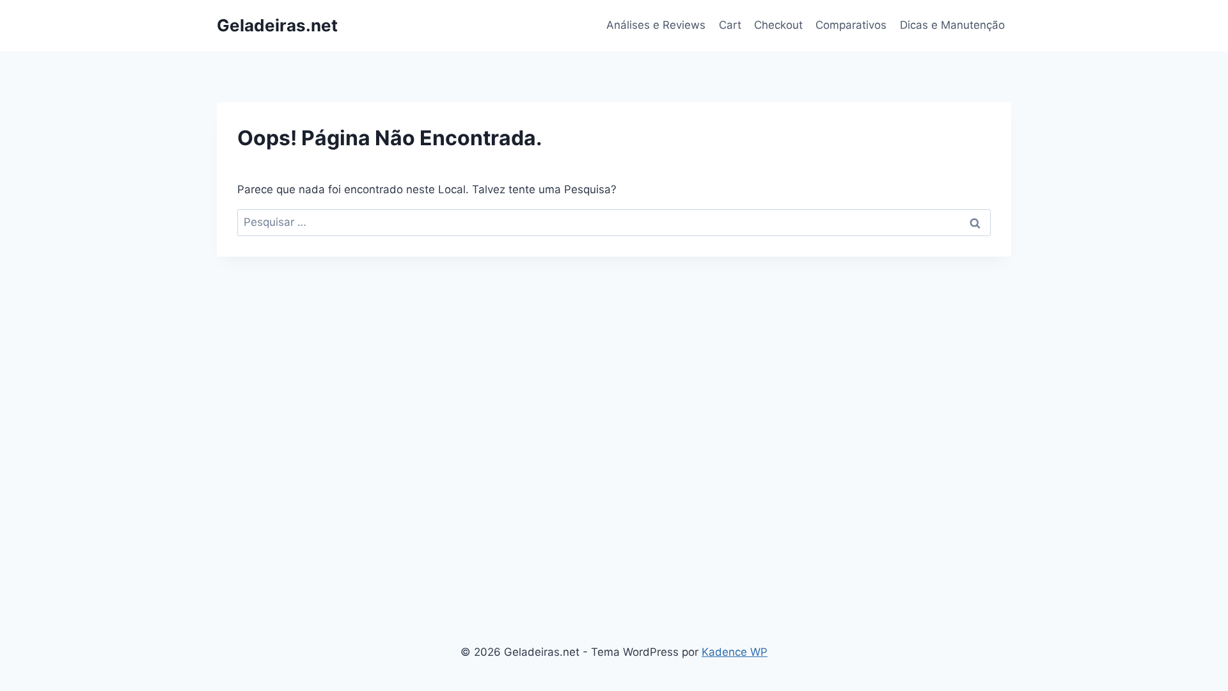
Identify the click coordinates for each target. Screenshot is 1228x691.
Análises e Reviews (655, 25)
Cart (730, 25)
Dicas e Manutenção (952, 25)
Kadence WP (734, 652)
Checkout (778, 25)
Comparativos (850, 25)
